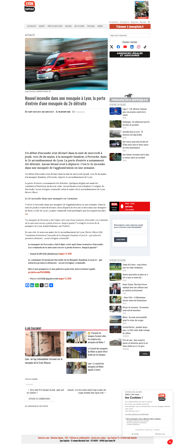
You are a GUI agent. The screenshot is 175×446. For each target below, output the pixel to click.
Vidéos (100, 26)
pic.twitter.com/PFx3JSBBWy (39, 272)
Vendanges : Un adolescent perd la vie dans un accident (136, 123)
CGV (66, 437)
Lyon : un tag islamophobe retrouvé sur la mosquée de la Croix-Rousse (43, 360)
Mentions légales (57, 437)
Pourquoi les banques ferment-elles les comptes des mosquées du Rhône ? (97, 337)
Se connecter (113, 22)
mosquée (29, 384)
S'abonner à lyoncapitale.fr (130, 26)
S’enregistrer (125, 22)
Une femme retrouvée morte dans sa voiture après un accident (136, 156)
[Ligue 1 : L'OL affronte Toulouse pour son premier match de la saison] (115, 111)
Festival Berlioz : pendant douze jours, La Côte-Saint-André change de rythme (136, 330)
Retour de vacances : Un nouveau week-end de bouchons (136, 309)
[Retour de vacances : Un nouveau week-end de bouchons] (115, 309)
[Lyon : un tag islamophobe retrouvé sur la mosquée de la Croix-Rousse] (44, 355)
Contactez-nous (43, 437)
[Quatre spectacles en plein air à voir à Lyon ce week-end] (115, 277)
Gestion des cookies (98, 437)
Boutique (143, 22)
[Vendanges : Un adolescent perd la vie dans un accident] (115, 124)
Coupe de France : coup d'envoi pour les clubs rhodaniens (135, 266)
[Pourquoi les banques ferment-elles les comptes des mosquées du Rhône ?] (76, 342)
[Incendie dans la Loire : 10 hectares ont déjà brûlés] (115, 134)
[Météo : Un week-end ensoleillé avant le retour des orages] (115, 320)
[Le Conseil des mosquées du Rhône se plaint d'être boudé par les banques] (76, 357)
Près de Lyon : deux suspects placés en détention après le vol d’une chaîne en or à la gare (135, 343)
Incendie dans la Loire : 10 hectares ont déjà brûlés (133, 133)
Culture (68, 26)
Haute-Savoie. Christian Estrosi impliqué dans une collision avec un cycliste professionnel (135, 287)
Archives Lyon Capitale (128, 437)
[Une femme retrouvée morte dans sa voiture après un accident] (115, 157)
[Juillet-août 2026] (142, 9)
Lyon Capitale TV (113, 437)
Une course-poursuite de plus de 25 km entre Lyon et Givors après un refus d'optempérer (135, 144)
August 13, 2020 (65, 253)
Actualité (35, 379)
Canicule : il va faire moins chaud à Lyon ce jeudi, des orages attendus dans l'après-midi (87, 391)
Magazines (134, 22)
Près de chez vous (55, 26)
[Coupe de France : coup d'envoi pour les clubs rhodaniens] (115, 267)
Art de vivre (79, 26)
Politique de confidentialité (80, 437)
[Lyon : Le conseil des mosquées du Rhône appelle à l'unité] (76, 373)
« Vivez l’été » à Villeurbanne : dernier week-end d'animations (135, 299)
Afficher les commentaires (39, 398)
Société (42, 26)
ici (26, 213)
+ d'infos (144, 353)
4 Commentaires (80, 112)
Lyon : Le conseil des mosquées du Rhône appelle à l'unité (96, 366)
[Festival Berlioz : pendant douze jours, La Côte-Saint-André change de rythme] (115, 330)
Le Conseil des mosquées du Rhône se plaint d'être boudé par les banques (98, 351)
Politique (91, 26)
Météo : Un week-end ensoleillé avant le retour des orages (135, 319)
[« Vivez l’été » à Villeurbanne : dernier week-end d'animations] (115, 300)
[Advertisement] (66, 132)
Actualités (31, 26)
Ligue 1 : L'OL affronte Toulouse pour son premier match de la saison (135, 111)
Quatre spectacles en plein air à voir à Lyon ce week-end (135, 276)
